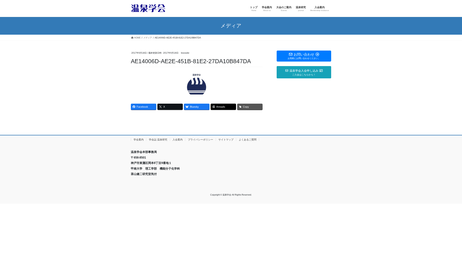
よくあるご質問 (247, 139)
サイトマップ (226, 139)
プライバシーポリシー (200, 139)
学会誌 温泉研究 (158, 139)
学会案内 (139, 139)
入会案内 (178, 139)
